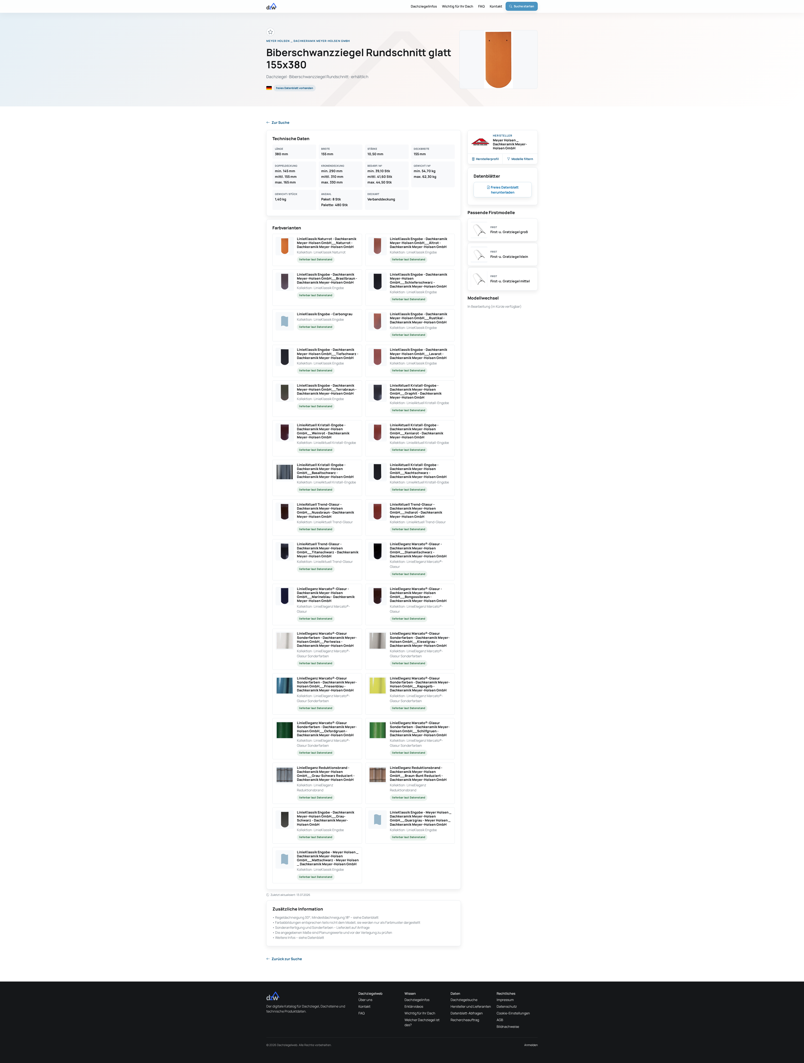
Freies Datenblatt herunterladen (504, 190)
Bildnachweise (508, 1026)
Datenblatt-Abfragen (467, 1013)
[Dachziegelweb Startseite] (271, 6)
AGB (500, 1020)
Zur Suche (280, 122)
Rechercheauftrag (465, 1020)
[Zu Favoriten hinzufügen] (270, 32)
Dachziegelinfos (424, 6)
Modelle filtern (522, 159)
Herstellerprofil (487, 159)
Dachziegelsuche (464, 999)
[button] (317, 250)
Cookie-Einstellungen (513, 1013)
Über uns (365, 999)
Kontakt (496, 6)
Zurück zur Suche (287, 958)
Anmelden (531, 1045)
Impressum (505, 999)
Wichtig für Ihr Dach (457, 6)
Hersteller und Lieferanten (471, 1006)
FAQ (481, 6)
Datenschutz (507, 1006)
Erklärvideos (414, 1006)
